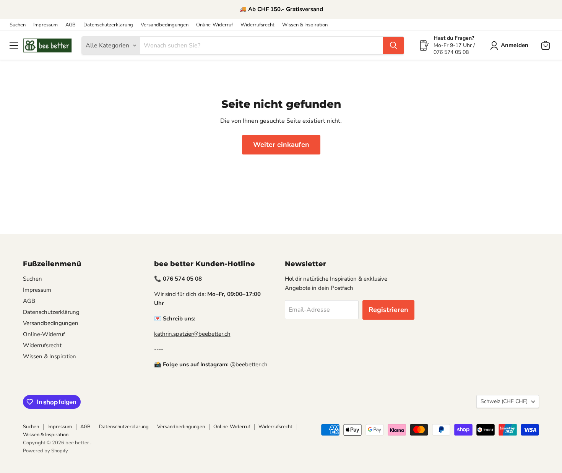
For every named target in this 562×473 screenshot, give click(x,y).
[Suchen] (393, 45)
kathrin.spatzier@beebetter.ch (192, 334)
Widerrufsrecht (257, 25)
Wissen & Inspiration (305, 25)
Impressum (45, 25)
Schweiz (504, 401)
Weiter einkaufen (281, 144)
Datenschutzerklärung (108, 25)
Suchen (18, 25)
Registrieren (388, 309)
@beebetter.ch (249, 364)
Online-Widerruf (214, 25)
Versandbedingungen (164, 25)
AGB (70, 25)
